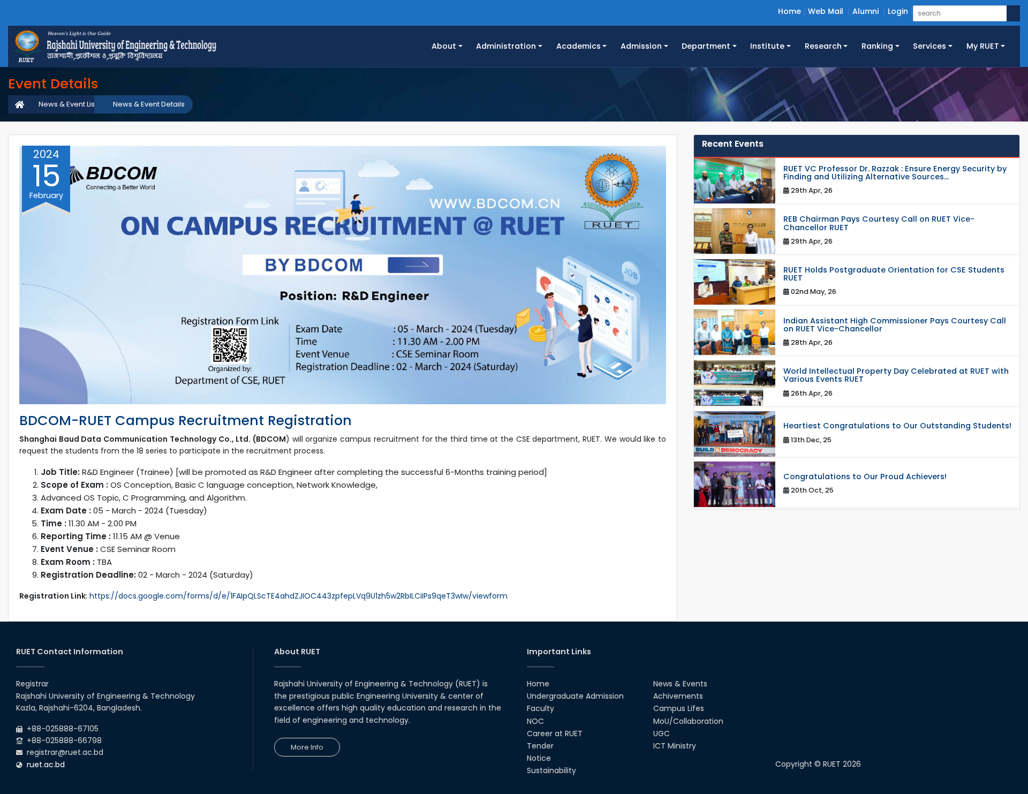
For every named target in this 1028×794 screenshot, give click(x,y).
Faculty (540, 708)
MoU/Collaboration (688, 721)
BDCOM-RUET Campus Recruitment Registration (185, 420)
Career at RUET (555, 733)
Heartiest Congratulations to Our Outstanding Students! (897, 426)
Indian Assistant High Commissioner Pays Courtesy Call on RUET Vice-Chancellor (894, 325)
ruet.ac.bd (46, 764)
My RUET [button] (982, 46)
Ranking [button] (877, 46)
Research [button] (823, 46)
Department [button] (706, 46)
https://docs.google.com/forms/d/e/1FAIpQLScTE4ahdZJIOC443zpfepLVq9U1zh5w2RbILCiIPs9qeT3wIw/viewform (298, 596)
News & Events (680, 683)
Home (789, 11)
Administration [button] (506, 46)
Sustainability (551, 770)
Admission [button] (641, 46)
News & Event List (68, 104)
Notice (539, 758)
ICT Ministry (674, 745)
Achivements (678, 696)
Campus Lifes (678, 708)
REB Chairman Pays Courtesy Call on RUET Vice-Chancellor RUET (878, 223)
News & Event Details (149, 104)
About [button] (444, 46)
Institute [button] (767, 46)
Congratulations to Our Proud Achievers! (865, 477)
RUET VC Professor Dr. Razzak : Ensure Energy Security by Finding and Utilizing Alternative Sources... (895, 173)
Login (898, 11)
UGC (661, 733)
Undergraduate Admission (575, 696)
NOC (535, 721)
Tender (540, 745)
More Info (307, 747)
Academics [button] (578, 46)
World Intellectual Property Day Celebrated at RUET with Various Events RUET (896, 375)
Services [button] (929, 46)
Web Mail (825, 11)
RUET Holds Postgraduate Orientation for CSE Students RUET (893, 274)
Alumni (865, 11)
